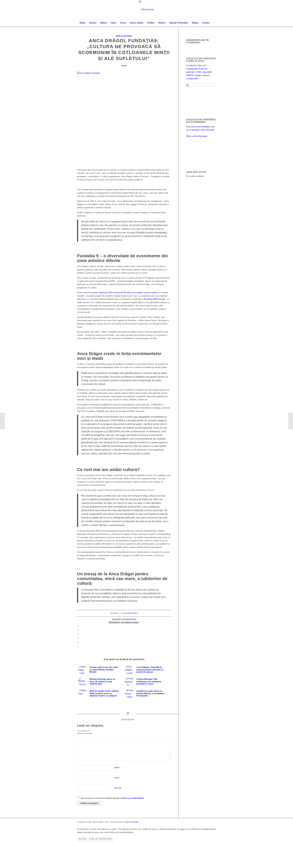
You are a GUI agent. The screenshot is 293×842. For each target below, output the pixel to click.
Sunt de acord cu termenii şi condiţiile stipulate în (112, 798)
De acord (82, 839)
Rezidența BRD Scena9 (154, 299)
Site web (117, 788)
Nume (117, 767)
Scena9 (80, 296)
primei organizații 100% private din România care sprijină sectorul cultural (125, 292)
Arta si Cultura (124, 36)
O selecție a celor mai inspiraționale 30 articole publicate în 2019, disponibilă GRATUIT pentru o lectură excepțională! (199, 72)
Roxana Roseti (131, 613)
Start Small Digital (131, 822)
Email (117, 778)
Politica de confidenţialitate (133, 798)
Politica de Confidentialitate (100, 839)
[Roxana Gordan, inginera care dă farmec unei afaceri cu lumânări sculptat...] (2, 421)
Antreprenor (129, 619)
